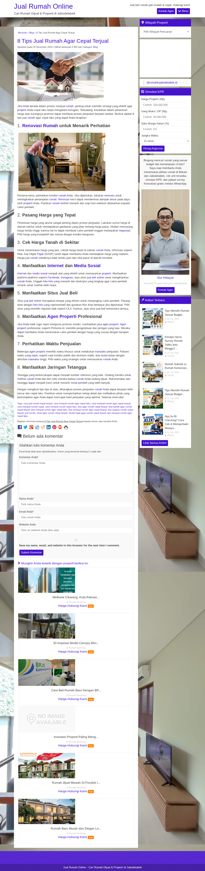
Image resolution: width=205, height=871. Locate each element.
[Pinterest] (54, 427)
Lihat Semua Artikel (154, 442)
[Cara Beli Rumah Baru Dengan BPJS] (46, 672)
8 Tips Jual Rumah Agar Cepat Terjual (63, 41)
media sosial (39, 273)
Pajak (40, 254)
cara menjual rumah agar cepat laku (72, 403)
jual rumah (30, 413)
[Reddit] (42, 427)
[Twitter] (25, 427)
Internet (55, 265)
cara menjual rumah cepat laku (61, 407)
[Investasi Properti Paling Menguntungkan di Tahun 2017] (46, 719)
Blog (31, 32)
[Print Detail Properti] (65, 427)
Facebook (53, 277)
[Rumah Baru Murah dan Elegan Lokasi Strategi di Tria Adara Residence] (46, 811)
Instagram (67, 277)
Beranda (22, 32)
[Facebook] (19, 427)
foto (45, 281)
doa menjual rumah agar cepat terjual (87, 410)
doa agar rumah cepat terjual (92, 407)
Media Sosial (87, 265)
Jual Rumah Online (43, 6)
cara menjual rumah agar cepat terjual (111, 403)
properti (21, 110)
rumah (69, 106)
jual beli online (95, 277)
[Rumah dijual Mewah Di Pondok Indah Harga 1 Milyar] (46, 765)
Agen (52, 316)
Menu (184, 11)
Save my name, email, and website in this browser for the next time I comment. (69, 545)
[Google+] (31, 427)
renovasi (109, 195)
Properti (68, 316)
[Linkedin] (48, 427)
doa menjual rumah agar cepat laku (49, 410)
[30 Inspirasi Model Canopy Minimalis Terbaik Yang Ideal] (46, 625)
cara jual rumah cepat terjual (37, 403)
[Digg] (37, 427)
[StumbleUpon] (60, 427)
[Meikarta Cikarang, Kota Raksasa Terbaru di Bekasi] (46, 580)
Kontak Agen (166, 11)
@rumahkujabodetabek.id (162, 82)
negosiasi (124, 230)
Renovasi (32, 125)
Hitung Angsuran (153, 148)
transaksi (100, 351)
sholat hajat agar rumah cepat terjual (87, 413)
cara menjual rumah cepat (30, 407)
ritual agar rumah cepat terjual (52, 413)
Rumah (50, 125)
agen (106, 324)
